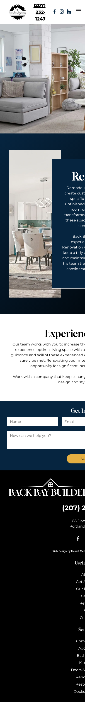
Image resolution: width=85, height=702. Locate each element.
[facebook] (54, 12)
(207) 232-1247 (40, 12)
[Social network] (69, 12)
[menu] (78, 9)
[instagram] (61, 12)
